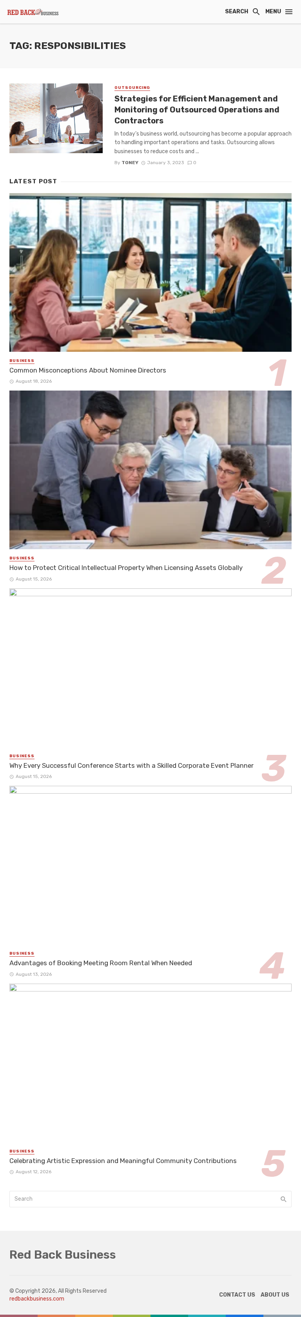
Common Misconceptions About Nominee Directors (87, 370)
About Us (275, 1295)
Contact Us (237, 1295)
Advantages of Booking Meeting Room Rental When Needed (100, 963)
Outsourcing (132, 87)
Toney (129, 162)
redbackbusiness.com (36, 1298)
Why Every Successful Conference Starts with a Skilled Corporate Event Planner (131, 765)
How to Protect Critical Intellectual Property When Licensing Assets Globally (126, 568)
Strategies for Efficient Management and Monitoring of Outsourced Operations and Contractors (196, 109)
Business (21, 360)
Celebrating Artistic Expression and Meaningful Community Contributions (123, 1161)
